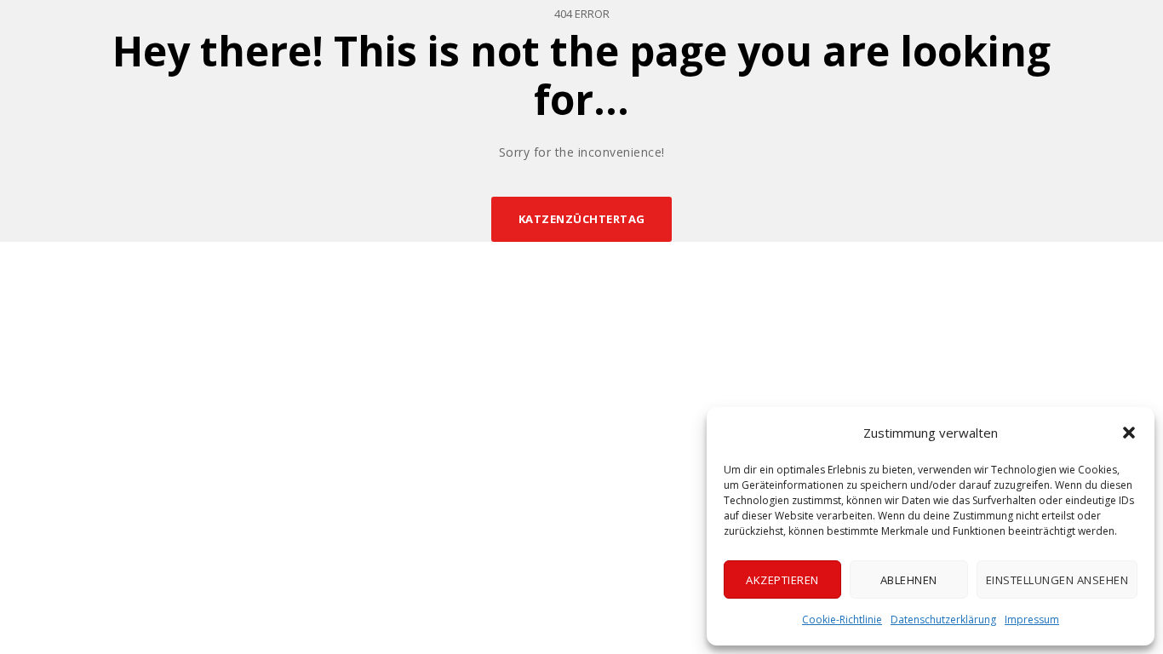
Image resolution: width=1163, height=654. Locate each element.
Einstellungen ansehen (1057, 580)
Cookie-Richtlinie (842, 619)
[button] (1128, 432)
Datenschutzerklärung (943, 619)
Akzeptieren (782, 580)
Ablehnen (908, 580)
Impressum (1032, 619)
